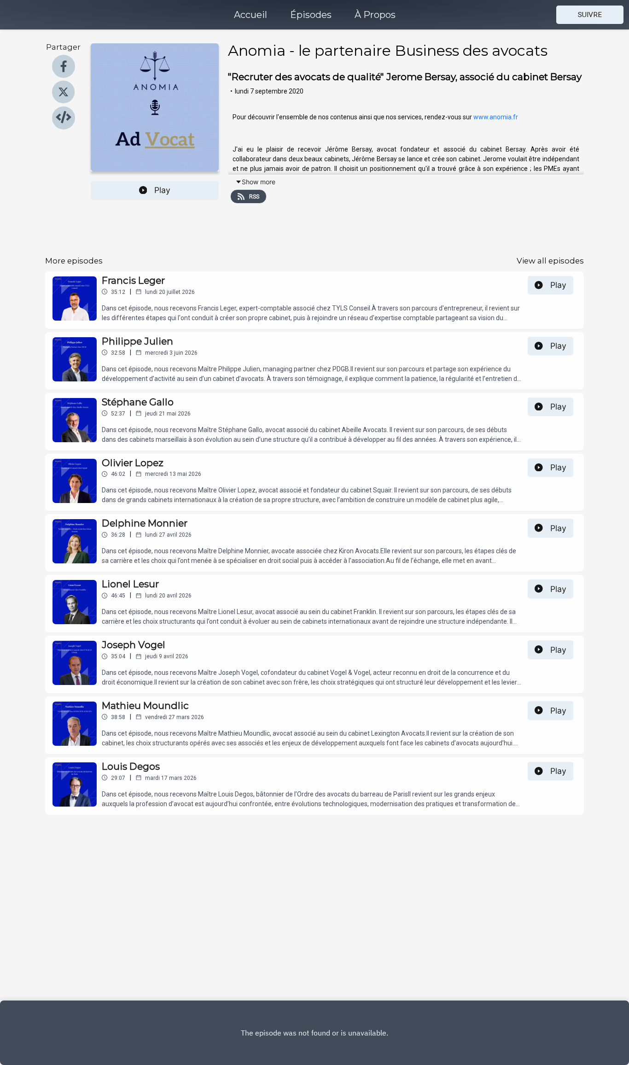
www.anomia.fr (495, 117)
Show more (258, 182)
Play (162, 190)
